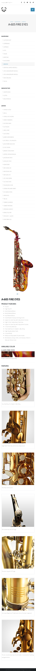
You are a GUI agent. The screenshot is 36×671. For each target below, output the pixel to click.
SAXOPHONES (7, 92)
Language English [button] (6, 2)
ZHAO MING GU (7, 219)
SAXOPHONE (17, 21)
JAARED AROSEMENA (8, 137)
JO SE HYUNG (6, 147)
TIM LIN (5, 199)
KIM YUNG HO (7, 175)
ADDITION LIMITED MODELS (10, 67)
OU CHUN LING (7, 181)
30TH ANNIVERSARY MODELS (10, 74)
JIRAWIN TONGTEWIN (8, 151)
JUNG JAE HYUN (7, 161)
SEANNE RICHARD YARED (9, 188)
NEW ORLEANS (7, 78)
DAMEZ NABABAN (7, 120)
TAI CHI (5, 81)
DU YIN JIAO (6, 126)
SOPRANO (5, 47)
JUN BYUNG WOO (7, 157)
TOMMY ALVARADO (8, 202)
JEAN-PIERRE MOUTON (9, 144)
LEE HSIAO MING (7, 178)
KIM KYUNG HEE (7, 171)
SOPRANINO (6, 43)
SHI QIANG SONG (7, 192)
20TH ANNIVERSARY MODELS (10, 71)
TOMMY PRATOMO (7, 205)
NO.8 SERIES (6, 60)
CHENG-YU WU (7, 109)
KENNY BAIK (6, 164)
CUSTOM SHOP (7, 40)
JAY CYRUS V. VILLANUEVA (9, 140)
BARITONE (6, 57)
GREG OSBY (6, 130)
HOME (11, 21)
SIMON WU (6, 195)
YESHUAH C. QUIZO (8, 216)
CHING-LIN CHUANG (8, 116)
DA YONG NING (7, 123)
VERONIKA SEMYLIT (8, 209)
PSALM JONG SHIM (8, 185)
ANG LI (5, 113)
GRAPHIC (24, 21)
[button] (17, 294)
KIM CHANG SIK (7, 168)
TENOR (5, 54)
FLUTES (5, 95)
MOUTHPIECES (7, 99)
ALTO (4, 50)
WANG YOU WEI (7, 212)
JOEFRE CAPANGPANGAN (9, 154)
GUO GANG (6, 133)
